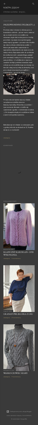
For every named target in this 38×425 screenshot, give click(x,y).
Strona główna (10, 12)
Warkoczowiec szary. (15, 373)
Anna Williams (26, 415)
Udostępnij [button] (6, 138)
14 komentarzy (16, 258)
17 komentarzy (16, 376)
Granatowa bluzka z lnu (18, 314)
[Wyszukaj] (33, 3)
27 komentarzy (16, 317)
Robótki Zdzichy (11, 7)
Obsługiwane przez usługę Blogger (21, 411)
